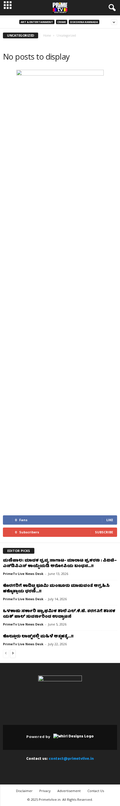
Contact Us (95, 791)
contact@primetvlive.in (71, 759)
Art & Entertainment (37, 22)
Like (109, 520)
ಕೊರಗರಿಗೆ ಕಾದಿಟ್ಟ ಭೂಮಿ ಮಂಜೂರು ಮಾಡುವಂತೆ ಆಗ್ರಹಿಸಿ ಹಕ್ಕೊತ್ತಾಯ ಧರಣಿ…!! (56, 588)
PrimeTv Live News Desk (23, 573)
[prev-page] (6, 654)
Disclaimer (24, 791)
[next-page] (13, 654)
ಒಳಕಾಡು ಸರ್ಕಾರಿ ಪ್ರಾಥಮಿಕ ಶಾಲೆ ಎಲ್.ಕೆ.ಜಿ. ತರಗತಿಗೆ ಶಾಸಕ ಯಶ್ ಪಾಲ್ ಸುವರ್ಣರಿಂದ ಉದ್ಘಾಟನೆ (59, 614)
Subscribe (104, 532)
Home (47, 35)
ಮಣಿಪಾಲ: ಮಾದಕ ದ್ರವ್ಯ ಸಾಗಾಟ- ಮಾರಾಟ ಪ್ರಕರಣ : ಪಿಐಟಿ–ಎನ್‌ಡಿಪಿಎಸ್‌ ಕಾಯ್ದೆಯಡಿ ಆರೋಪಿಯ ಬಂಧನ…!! (60, 563)
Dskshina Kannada (84, 22)
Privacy (45, 791)
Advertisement (69, 791)
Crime (61, 22)
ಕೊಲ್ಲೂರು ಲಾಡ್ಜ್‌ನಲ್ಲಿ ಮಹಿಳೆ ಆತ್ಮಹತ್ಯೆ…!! (38, 636)
